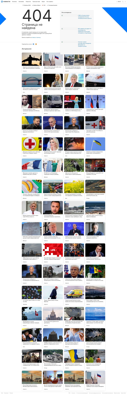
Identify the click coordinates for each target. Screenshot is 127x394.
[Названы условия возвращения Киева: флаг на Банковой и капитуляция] (95, 147)
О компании (6, 393)
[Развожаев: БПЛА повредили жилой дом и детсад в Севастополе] (74, 253)
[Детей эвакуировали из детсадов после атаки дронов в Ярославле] (53, 381)
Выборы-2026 (27, 5)
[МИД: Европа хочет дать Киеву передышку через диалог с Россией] (32, 253)
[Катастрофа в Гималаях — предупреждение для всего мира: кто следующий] (53, 359)
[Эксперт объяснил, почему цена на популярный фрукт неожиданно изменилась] (32, 190)
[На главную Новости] (6, 1)
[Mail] (2, 1)
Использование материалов (107, 393)
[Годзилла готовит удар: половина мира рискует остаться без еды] (95, 317)
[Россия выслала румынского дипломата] (53, 317)
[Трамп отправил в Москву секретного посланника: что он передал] (53, 232)
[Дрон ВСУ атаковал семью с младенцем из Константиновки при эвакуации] (53, 275)
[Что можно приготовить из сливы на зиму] (32, 296)
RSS (69, 393)
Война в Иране (37, 5)
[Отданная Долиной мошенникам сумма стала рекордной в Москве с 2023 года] (53, 84)
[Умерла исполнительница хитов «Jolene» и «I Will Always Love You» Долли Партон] (74, 105)
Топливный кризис (52, 5)
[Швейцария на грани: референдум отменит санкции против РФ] (32, 317)
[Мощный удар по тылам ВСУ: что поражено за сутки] (95, 168)
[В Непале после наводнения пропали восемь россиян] (95, 359)
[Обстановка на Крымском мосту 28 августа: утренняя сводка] (32, 84)
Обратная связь (117, 393)
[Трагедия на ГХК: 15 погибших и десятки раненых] (95, 126)
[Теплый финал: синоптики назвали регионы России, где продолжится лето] (95, 190)
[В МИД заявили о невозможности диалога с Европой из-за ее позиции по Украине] (53, 338)
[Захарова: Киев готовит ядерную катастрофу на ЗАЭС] (53, 147)
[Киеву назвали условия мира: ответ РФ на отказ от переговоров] (32, 211)
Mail (2, 393)
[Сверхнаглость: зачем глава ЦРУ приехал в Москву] (95, 105)
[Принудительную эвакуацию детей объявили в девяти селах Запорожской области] (74, 359)
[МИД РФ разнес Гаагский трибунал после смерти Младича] (95, 381)
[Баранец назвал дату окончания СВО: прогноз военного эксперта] (32, 62)
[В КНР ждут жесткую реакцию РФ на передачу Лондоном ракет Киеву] (74, 317)
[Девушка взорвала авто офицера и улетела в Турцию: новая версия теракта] (32, 147)
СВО (44, 5)
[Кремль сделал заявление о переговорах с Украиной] (74, 84)
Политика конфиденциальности (95, 393)
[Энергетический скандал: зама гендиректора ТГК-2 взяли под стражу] (32, 359)
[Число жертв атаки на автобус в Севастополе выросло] (95, 84)
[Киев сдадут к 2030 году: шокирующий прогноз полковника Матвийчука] (95, 296)
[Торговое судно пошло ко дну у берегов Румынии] (95, 211)
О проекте (73, 393)
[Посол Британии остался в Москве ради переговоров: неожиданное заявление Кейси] (32, 381)
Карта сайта (123, 393)
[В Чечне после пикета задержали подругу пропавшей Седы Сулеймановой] (95, 62)
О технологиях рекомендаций (82, 393)
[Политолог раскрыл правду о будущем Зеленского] (32, 126)
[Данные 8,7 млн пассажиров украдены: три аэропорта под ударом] (74, 381)
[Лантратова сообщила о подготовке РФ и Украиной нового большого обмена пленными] (74, 126)
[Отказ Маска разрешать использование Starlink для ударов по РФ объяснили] (95, 253)
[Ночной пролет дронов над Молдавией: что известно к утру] (95, 275)
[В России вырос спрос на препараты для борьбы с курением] (74, 338)
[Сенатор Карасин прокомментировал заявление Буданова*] (53, 211)
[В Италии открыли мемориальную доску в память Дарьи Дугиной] (32, 232)
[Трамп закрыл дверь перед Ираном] (53, 296)
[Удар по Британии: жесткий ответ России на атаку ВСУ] (53, 62)
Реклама (11, 393)
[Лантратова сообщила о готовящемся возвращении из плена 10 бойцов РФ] (32, 275)
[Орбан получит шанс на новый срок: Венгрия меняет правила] (74, 232)
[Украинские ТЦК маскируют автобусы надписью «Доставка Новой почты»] (53, 105)
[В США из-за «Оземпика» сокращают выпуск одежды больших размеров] (53, 168)
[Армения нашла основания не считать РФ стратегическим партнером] (53, 126)
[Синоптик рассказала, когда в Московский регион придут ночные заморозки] (95, 338)
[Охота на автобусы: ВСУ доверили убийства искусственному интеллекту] (95, 232)
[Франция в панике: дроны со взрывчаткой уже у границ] (32, 168)
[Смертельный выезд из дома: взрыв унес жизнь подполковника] (74, 296)
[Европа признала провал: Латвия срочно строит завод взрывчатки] (53, 190)
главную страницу (36, 37)
